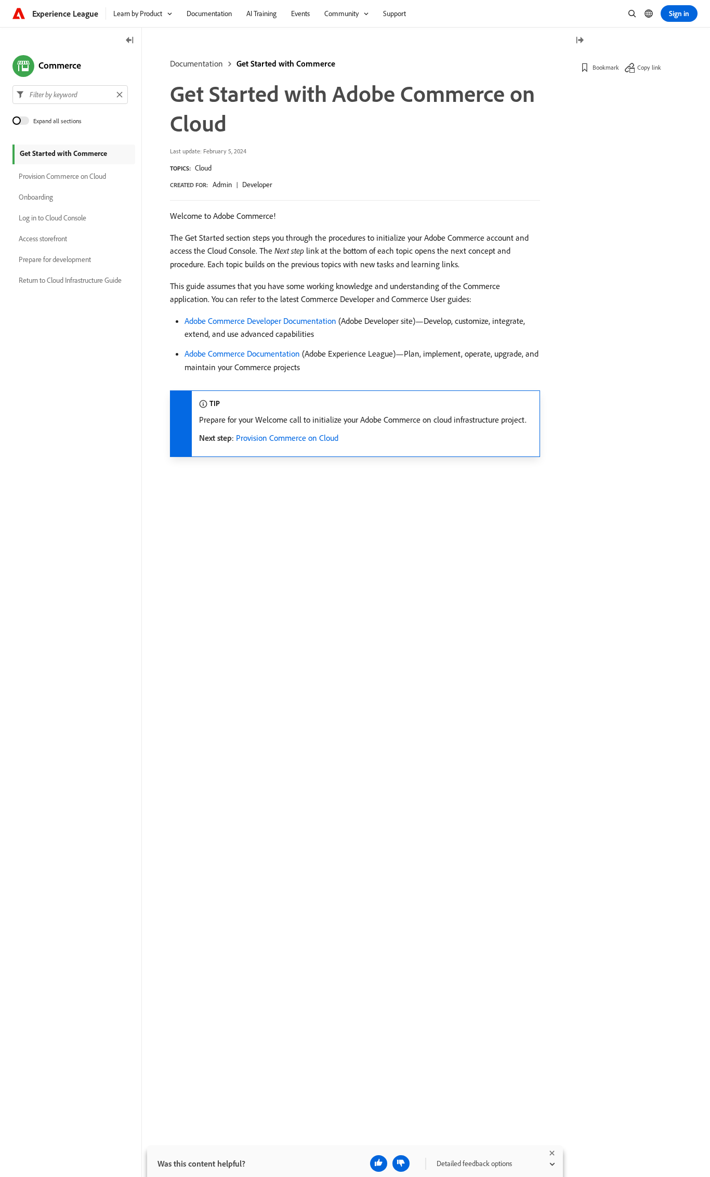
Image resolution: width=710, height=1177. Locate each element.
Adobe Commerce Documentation (242, 353)
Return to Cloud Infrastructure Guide (70, 280)
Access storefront (43, 239)
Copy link (649, 67)
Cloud (203, 168)
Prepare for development (55, 260)
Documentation (196, 63)
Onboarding (36, 197)
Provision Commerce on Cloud (287, 438)
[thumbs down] (401, 1163)
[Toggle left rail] (130, 41)
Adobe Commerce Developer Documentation (260, 321)
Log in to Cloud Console (52, 218)
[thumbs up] (378, 1163)
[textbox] (70, 94)
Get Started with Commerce (285, 63)
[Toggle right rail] (579, 41)
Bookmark (606, 67)
